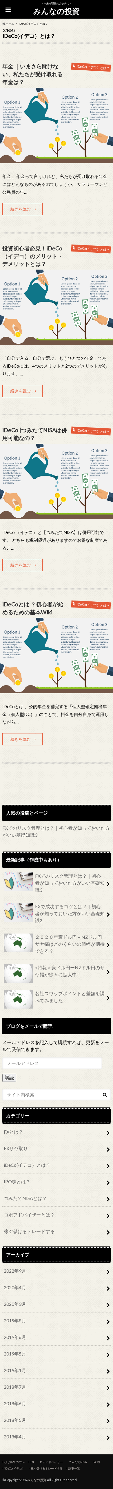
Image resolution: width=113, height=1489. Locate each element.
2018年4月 (15, 1436)
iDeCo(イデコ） (14, 1468)
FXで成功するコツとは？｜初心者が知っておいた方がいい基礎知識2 (70, 913)
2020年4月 (15, 1287)
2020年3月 (15, 1304)
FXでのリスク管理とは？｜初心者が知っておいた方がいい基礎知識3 (70, 883)
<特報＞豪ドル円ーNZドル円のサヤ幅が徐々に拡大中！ (70, 971)
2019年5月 (15, 1353)
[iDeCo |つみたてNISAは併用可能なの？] (56, 515)
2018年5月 (15, 1420)
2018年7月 (15, 1387)
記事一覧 (74, 1468)
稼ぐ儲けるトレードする (29, 1231)
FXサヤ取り (16, 1148)
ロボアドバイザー (51, 1462)
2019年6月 (15, 1337)
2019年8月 (15, 1320)
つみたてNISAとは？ (25, 1198)
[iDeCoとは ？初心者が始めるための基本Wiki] (56, 689)
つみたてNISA (78, 1462)
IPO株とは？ (17, 1181)
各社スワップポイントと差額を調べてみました (70, 997)
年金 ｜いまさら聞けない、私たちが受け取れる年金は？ (32, 74)
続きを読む (20, 208)
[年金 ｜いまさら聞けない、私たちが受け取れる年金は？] (56, 159)
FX (32, 1462)
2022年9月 (15, 1271)
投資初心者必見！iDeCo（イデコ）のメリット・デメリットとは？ (32, 256)
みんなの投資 (56, 11)
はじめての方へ (14, 1462)
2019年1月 (15, 1370)
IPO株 (96, 1462)
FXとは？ (13, 1131)
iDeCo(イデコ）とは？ (27, 1165)
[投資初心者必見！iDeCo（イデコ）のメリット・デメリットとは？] (56, 341)
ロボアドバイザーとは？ (29, 1214)
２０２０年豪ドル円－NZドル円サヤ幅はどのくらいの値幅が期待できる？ (70, 944)
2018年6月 (15, 1403)
